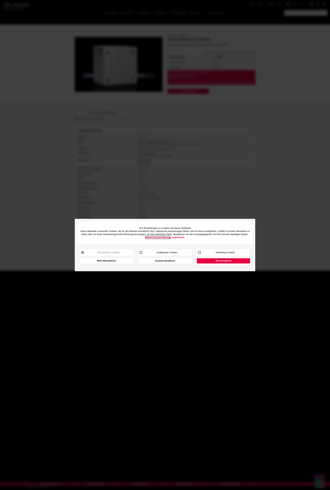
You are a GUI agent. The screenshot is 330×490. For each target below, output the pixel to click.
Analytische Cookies (166, 252)
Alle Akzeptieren (223, 261)
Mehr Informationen (106, 261)
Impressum (178, 237)
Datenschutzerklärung (158, 237)
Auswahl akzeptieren (165, 261)
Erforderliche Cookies (108, 252)
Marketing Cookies (225, 252)
